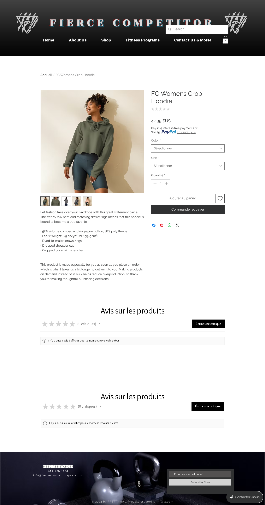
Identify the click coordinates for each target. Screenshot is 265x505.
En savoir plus (186, 132)
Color (156, 140)
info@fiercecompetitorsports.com (58, 475)
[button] (225, 40)
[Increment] (167, 183)
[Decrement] (154, 183)
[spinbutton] (160, 183)
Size (155, 158)
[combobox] (188, 148)
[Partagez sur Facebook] (153, 225)
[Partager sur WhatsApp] (169, 225)
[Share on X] (177, 225)
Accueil (46, 75)
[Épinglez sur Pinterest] (161, 225)
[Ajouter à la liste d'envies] (220, 198)
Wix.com (166, 501)
